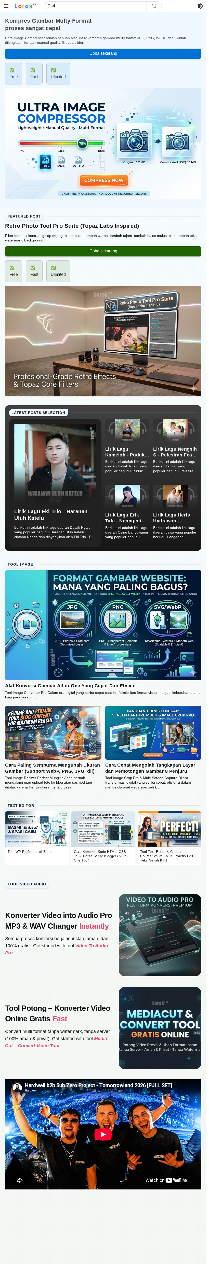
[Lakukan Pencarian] (154, 6)
